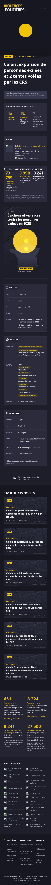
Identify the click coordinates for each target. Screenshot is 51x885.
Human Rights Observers (28, 158)
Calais (20, 300)
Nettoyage (22, 390)
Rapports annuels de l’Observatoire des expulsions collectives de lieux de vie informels (25, 198)
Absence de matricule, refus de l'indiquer (37, 825)
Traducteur (22, 378)
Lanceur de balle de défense (14, 769)
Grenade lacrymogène (37, 775)
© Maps (22, 880)
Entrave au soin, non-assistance (37, 808)
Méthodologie (40, 849)
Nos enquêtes (12, 844)
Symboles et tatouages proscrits (12, 825)
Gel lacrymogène (13, 793)
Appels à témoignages (12, 850)
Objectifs (39, 844)
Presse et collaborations (41, 854)
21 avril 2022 (23, 294)
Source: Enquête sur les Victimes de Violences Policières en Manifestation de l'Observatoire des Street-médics (36, 746)
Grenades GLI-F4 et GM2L (14, 775)
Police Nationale (24, 367)
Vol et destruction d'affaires (28, 350)
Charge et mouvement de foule (37, 781)
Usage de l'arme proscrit (16, 809)
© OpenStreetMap (34, 880)
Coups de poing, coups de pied (38, 787)
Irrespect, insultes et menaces (14, 802)
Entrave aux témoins (15, 814)
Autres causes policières (38, 797)
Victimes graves (10, 718)
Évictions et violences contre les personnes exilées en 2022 (30, 320)
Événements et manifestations (25, 859)
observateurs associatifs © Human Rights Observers (29, 152)
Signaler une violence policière (11, 858)
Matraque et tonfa (14, 781)
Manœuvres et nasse (15, 788)
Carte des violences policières (27, 845)
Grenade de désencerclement (36, 769)
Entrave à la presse (36, 814)
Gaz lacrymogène (36, 793)
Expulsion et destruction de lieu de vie (30, 347)
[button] (25, 30)
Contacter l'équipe (39, 861)
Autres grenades (13, 797)
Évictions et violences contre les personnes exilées (30, 326)
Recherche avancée (26, 864)
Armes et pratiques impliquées (26, 852)
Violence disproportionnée (36, 802)
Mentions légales (31, 878)
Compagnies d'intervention (27, 395)
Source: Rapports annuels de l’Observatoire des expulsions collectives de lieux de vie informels (13, 743)
